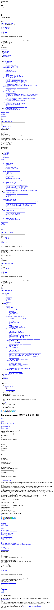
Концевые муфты (10, 63)
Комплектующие (10, 72)
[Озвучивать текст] (1, 19)
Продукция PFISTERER (9, 102)
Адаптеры (8, 62)
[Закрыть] (1, 608)
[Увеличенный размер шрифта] (2, 5)
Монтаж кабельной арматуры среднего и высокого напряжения (16, 544)
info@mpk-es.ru (4, 32)
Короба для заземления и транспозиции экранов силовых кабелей (22, 94)
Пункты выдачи (7, 55)
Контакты (3, 116)
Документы (6, 52)
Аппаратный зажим (11, 93)
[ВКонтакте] (1, 411)
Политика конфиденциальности (8, 583)
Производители (5, 112)
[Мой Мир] (5, 411)
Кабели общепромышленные (13, 109)
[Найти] (2, 125)
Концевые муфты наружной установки (15, 103)
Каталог (3, 59)
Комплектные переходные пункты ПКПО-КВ (17, 88)
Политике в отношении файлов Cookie (32, 606)
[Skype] (13, 411)
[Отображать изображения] (1, 14)
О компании (4, 49)
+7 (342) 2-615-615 (7, 27)
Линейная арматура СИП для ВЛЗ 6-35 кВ (16, 84)
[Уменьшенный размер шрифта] (1, 2)
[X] (7, 411)
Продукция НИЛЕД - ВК (9, 77)
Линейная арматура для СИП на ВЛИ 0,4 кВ (17, 81)
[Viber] (9, 411)
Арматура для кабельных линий (14, 79)
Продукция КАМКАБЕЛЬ (9, 108)
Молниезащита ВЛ (10, 89)
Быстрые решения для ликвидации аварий (16, 80)
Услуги (2, 113)
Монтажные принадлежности (13, 105)
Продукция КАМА (8, 61)
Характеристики (7, 480)
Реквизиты (6, 56)
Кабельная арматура (11, 71)
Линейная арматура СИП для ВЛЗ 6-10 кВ (16, 82)
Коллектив (6, 53)
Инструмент (9, 70)
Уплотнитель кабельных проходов (14, 76)
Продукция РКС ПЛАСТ (9, 91)
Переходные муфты (11, 65)
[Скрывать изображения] (1, 16)
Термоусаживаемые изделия (13, 75)
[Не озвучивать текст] (1, 20)
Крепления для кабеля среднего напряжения (16, 96)
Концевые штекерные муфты (13, 104)
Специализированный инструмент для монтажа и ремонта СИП (21, 85)
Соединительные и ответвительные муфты (16, 107)
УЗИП (7, 90)
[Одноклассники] (3, 411)
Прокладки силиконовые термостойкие (15, 100)
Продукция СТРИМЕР (9, 86)
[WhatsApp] (11, 411)
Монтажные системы (11, 99)
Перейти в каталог (5, 599)
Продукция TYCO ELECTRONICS (12, 67)
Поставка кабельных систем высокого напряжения (13, 543)
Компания (3, 519)
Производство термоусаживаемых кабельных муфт (13, 542)
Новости (3, 114)
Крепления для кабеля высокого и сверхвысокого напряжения (21, 95)
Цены (2, 545)
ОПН (7, 74)
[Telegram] (15, 411)
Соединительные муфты (12, 66)
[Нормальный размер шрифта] (1, 4)
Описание (5, 479)
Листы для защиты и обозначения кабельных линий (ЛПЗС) (20, 98)
